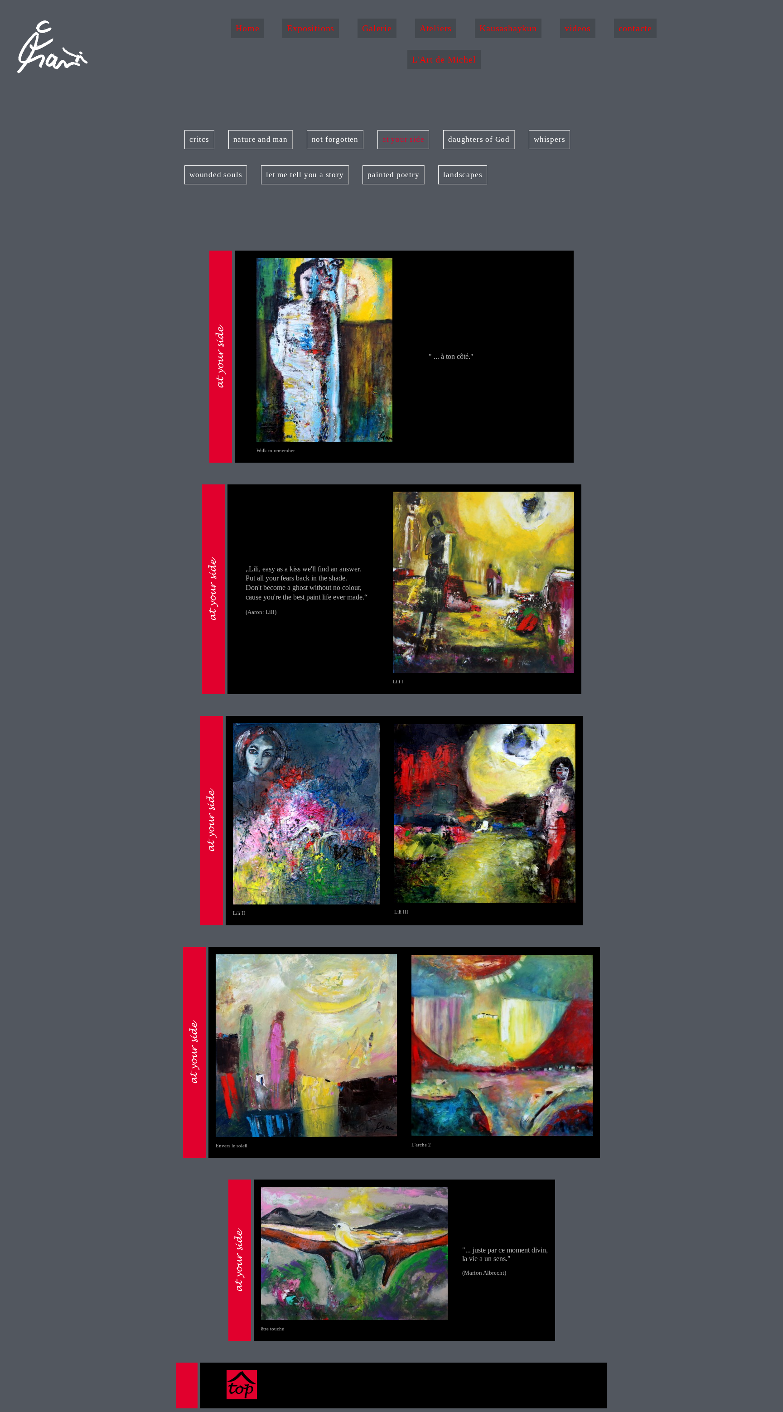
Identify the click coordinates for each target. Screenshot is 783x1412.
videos (578, 28)
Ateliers (436, 28)
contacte (635, 28)
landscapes (462, 174)
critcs (199, 139)
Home (247, 28)
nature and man (260, 139)
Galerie (377, 28)
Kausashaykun (508, 28)
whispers (549, 139)
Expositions (310, 28)
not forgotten (335, 139)
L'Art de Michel (444, 59)
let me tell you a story (304, 174)
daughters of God (479, 139)
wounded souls (215, 174)
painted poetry (393, 174)
